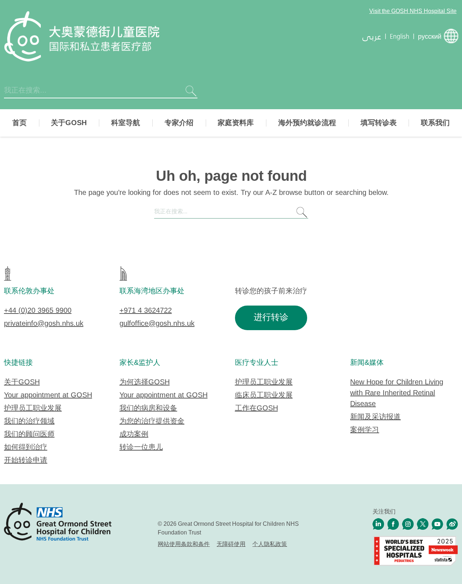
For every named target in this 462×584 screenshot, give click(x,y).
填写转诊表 (379, 123)
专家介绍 (179, 123)
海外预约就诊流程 (307, 123)
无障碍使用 (231, 544)
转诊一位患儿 (141, 447)
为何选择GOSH (144, 382)
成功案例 (133, 434)
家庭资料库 (236, 123)
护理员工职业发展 (33, 408)
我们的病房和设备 (148, 408)
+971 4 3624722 (145, 311)
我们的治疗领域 (29, 421)
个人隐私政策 (269, 544)
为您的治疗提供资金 (151, 421)
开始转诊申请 (25, 460)
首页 (19, 123)
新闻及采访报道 (375, 417)
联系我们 (435, 123)
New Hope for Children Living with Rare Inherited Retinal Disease (396, 393)
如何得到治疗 (25, 447)
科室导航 (125, 123)
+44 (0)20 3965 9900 (37, 311)
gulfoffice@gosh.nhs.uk (157, 324)
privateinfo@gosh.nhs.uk (43, 324)
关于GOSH (69, 123)
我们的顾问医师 (29, 434)
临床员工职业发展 (264, 395)
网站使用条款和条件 (184, 544)
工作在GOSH (256, 408)
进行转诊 (271, 317)
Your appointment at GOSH (48, 395)
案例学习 (364, 430)
